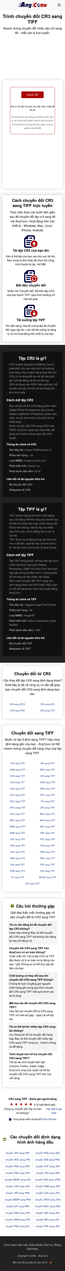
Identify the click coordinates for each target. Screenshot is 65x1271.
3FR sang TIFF (17, 763)
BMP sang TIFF (47, 769)
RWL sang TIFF (47, 858)
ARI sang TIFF (47, 763)
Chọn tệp (32, 94)
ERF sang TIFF (47, 794)
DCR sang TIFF (17, 788)
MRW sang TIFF (18, 826)
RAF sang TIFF (17, 851)
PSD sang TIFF (47, 845)
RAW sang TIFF (47, 851)
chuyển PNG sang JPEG (48, 1179)
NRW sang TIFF (17, 832)
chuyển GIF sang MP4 (18, 1206)
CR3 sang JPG (47, 704)
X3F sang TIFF (32, 883)
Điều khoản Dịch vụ (41, 1245)
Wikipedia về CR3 (20, 490)
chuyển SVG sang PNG (48, 1159)
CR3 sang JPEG (17, 704)
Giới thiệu (32, 1249)
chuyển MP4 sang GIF (48, 1219)
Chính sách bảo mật (15, 1245)
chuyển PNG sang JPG (18, 1173)
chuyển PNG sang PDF (18, 1166)
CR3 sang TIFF (47, 710)
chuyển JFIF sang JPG (48, 1166)
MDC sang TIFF (47, 813)
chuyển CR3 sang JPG (48, 1193)
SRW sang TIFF (17, 870)
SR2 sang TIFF (17, 864)
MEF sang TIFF (17, 820)
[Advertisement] (32, 162)
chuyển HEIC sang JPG (17, 1159)
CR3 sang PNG (17, 710)
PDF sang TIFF (17, 839)
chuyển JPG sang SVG (48, 1173)
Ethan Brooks (49, 1119)
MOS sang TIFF (47, 820)
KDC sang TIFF (17, 813)
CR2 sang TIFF (47, 775)
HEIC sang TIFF (17, 801)
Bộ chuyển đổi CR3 (20, 484)
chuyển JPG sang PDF (18, 1153)
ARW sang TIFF (17, 769)
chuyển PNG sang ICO (18, 1226)
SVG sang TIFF (47, 870)
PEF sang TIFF (47, 839)
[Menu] (59, 5)
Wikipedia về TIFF (20, 649)
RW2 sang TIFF (17, 858)
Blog (57, 1245)
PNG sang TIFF (17, 845)
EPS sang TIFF (17, 794)
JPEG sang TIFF (18, 807)
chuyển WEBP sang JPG (18, 1179)
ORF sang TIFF (47, 832)
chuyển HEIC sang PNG (47, 1206)
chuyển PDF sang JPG (48, 1226)
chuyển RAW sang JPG (48, 1186)
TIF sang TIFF (17, 877)
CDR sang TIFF (17, 775)
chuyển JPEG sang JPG (47, 1199)
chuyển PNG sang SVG (48, 1153)
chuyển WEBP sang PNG (17, 1199)
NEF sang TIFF (47, 826)
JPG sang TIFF (47, 807)
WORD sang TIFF (47, 877)
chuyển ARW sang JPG (17, 1219)
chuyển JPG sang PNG (18, 1193)
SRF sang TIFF (47, 864)
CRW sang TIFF (47, 782)
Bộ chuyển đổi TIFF (20, 643)
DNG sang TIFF (47, 788)
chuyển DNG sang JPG (18, 1213)
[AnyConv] (32, 5)
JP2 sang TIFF (47, 801)
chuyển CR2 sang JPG (18, 1186)
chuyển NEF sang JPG (48, 1213)
